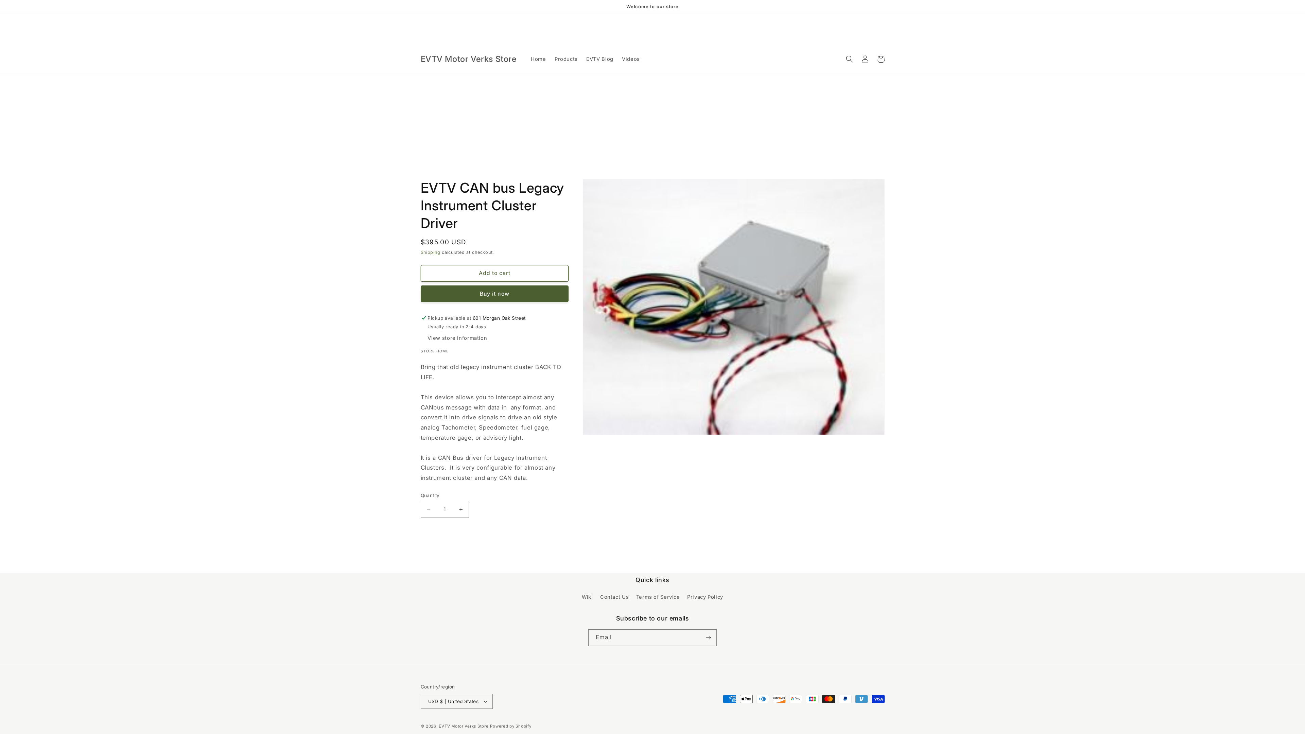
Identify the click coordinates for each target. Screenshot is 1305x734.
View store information (457, 338)
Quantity (430, 495)
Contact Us (614, 597)
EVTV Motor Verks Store (463, 726)
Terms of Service (658, 597)
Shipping (430, 252)
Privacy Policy (705, 597)
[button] (849, 59)
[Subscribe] (708, 637)
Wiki (587, 597)
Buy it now (494, 294)
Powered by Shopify (510, 726)
